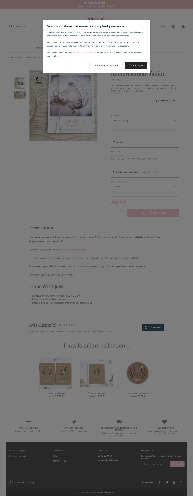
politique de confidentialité (84, 52)
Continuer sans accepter (106, 65)
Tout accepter (136, 65)
